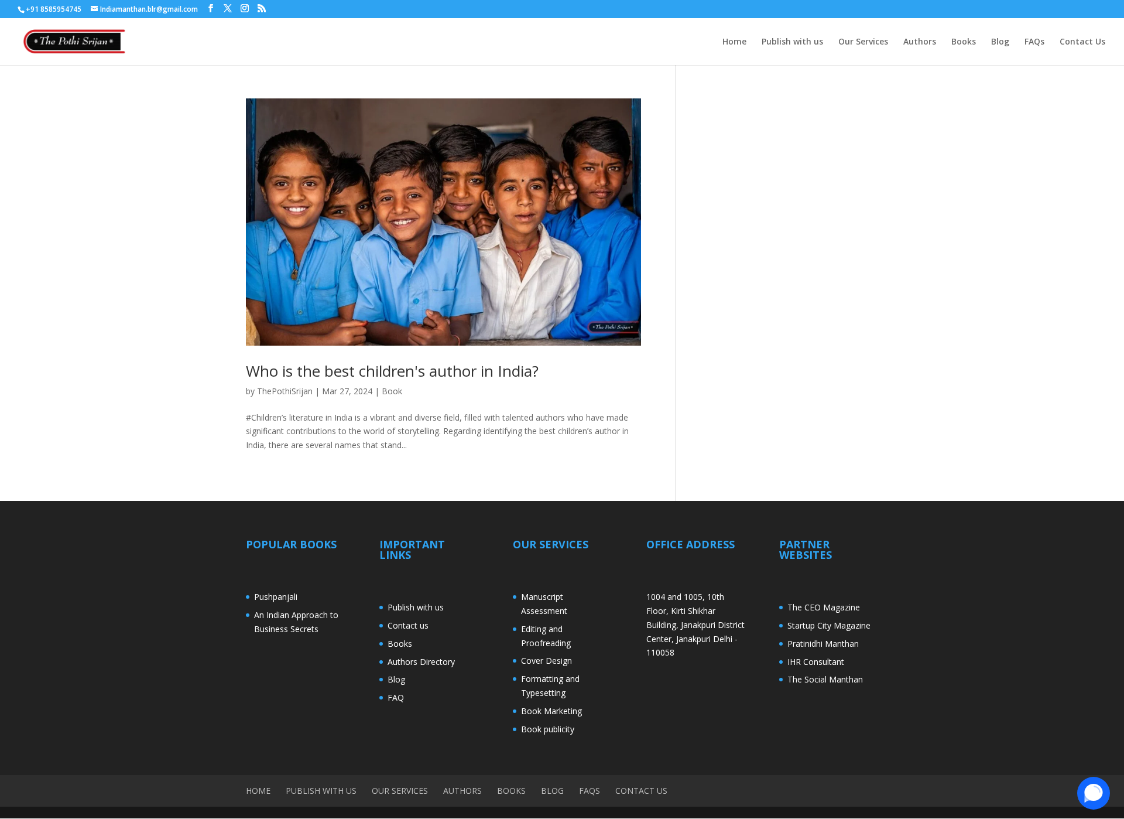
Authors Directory (421, 661)
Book (392, 391)
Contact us (408, 625)
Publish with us (792, 42)
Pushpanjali (275, 596)
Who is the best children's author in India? (392, 370)
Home (734, 42)
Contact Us (1082, 42)
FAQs (1034, 42)
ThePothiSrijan (285, 391)
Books (963, 42)
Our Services (863, 42)
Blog (1000, 42)
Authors (919, 42)
